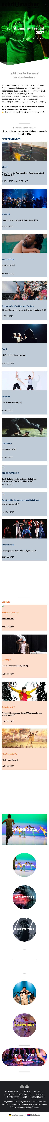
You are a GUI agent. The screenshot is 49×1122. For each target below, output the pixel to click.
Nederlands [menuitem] (35, 1115)
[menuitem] (17, 1115)
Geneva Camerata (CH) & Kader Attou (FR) (20, 220)
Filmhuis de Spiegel (10, 760)
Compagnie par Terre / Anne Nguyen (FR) (19, 551)
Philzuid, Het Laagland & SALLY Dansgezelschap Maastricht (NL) (22, 714)
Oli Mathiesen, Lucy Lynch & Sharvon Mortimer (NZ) (24, 310)
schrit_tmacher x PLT (11, 504)
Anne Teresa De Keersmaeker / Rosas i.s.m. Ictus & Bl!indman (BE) (23, 174)
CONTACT (26, 1091)
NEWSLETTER (13, 1097)
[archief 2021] (24, 1026)
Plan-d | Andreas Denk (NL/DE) (15, 666)
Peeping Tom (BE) (9, 449)
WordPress (42, 1104)
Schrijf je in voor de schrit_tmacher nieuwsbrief (24, 112)
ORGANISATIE (37, 1097)
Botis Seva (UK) (8, 265)
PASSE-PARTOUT (25, 1094)
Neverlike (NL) (8, 618)
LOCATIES (38, 1091)
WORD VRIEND (11, 1091)
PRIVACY (40, 1094)
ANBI (25, 1097)
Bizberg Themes (32, 1107)
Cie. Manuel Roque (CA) (12, 402)
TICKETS (10, 1094)
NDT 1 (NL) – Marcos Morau (13, 355)
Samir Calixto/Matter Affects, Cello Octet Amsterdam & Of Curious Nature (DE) (19, 480)
